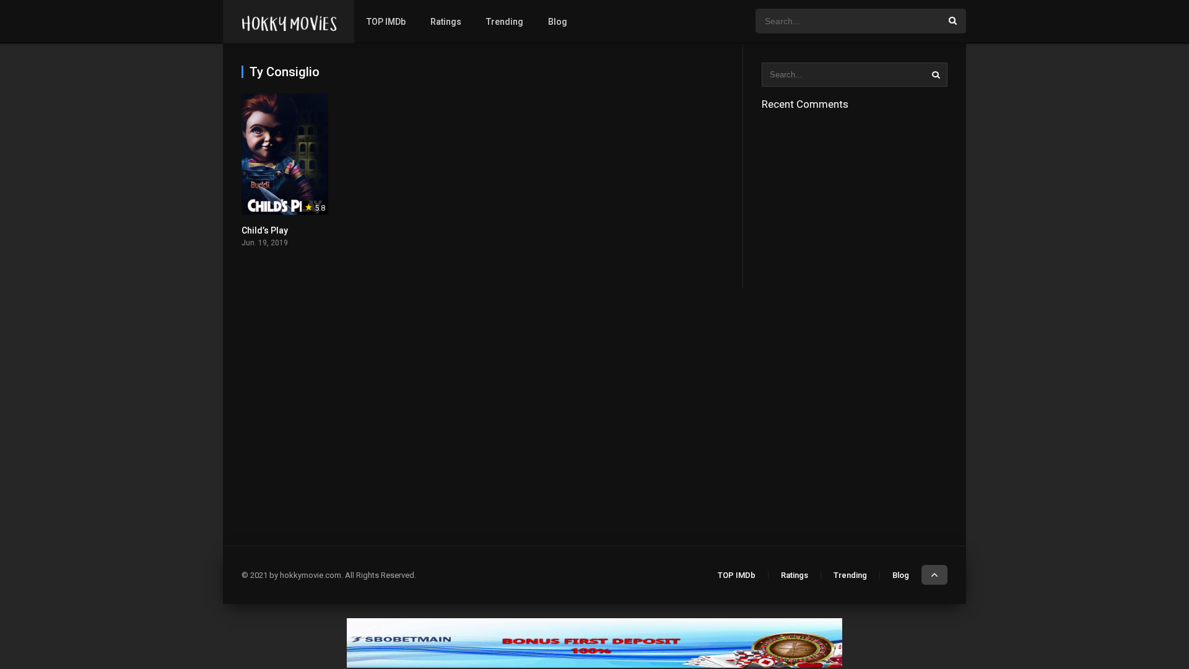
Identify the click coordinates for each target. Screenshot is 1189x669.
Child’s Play (265, 230)
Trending (504, 22)
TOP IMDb (386, 22)
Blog (557, 22)
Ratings (445, 22)
